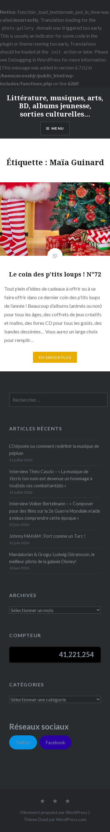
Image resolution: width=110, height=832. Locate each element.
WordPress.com (71, 819)
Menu (57, 128)
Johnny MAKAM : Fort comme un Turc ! (47, 536)
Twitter (23, 742)
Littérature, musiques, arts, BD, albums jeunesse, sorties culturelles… (55, 105)
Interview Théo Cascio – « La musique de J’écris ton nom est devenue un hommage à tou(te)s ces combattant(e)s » (50, 478)
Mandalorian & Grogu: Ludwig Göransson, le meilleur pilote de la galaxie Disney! (52, 558)
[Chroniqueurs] (55, 801)
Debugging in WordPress (34, 59)
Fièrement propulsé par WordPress (53, 812)
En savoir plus (55, 357)
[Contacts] (42, 801)
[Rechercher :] (58, 400)
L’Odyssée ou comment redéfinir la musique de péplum (54, 450)
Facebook (55, 742)
